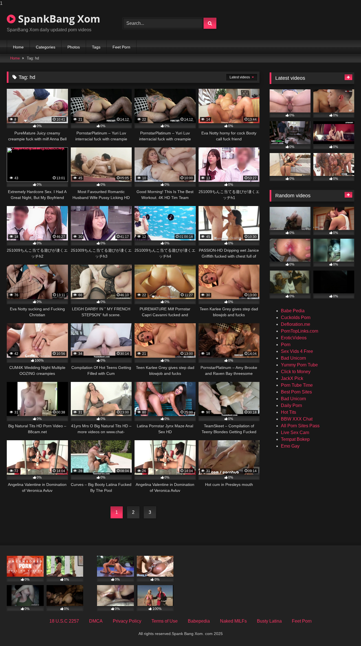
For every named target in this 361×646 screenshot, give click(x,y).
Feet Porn (121, 47)
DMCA (96, 621)
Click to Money (296, 371)
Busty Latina (269, 621)
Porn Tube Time (297, 385)
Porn (285, 344)
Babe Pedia (293, 310)
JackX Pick (292, 378)
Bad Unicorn (293, 358)
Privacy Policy (127, 621)
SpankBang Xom (58, 19)
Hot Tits (288, 412)
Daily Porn (291, 405)
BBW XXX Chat (296, 419)
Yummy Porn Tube (299, 364)
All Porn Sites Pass (300, 425)
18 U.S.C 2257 (64, 621)
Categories (45, 47)
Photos (73, 47)
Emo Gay (290, 446)
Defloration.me (295, 324)
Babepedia (199, 621)
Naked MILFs (233, 621)
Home (18, 47)
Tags (96, 47)
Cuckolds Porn (296, 317)
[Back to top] (343, 630)
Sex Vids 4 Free (297, 351)
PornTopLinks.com (299, 331)
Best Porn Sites (296, 392)
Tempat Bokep (295, 439)
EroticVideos (294, 337)
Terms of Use (164, 621)
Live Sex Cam (295, 432)
